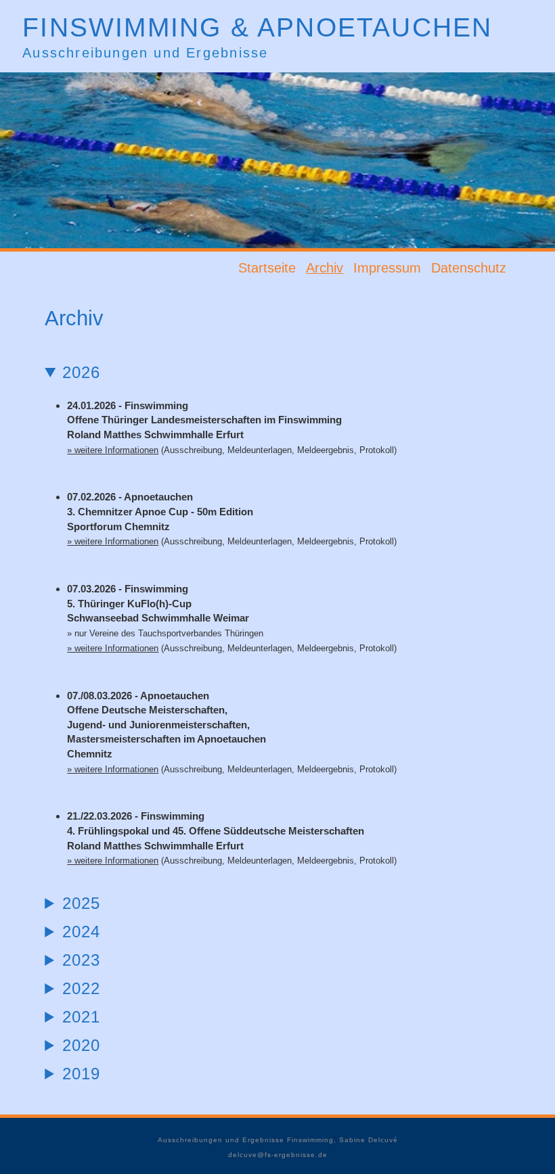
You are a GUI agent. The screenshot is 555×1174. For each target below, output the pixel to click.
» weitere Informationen (112, 450)
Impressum (387, 267)
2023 (81, 960)
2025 (81, 903)
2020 (81, 1045)
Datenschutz (468, 267)
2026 (81, 372)
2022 (81, 988)
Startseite (267, 267)
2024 (81, 931)
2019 (81, 1073)
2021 (81, 1017)
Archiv (324, 267)
